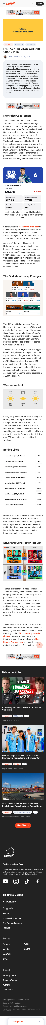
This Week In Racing (12, 918)
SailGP (27, 949)
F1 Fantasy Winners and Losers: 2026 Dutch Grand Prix (21, 708)
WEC (26, 944)
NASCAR (7, 954)
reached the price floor (29, 227)
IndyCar (6, 949)
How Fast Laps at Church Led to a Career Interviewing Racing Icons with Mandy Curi (21, 756)
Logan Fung (7, 768)
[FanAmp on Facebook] (37, 881)
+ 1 (35, 812)
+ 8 (27, 716)
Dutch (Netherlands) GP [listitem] (22, 812)
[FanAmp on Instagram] (16, 881)
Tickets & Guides (13, 894)
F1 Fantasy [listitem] (18, 716)
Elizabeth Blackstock (10, 817)
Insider (6, 914)
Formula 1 (8, 44)
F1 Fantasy (19, 44)
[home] (10, 3)
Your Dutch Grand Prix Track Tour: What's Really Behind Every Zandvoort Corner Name (22, 805)
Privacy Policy (23, 1000)
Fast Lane (7, 928)
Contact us (8, 990)
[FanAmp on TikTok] (26, 881)
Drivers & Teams (10, 980)
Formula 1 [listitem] (7, 716)
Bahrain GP (31, 44)
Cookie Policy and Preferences (14, 1006)
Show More (21, 825)
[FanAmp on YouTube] (5, 881)
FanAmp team (9, 975)
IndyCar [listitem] (17, 764)
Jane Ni (5, 720)
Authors (6, 985)
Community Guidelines (12, 1003)
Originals (8, 908)
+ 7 (24, 764)
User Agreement (9, 1000)
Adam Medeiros (13, 57)
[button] (3, 3)
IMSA (5, 959)
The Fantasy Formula (12, 923)
